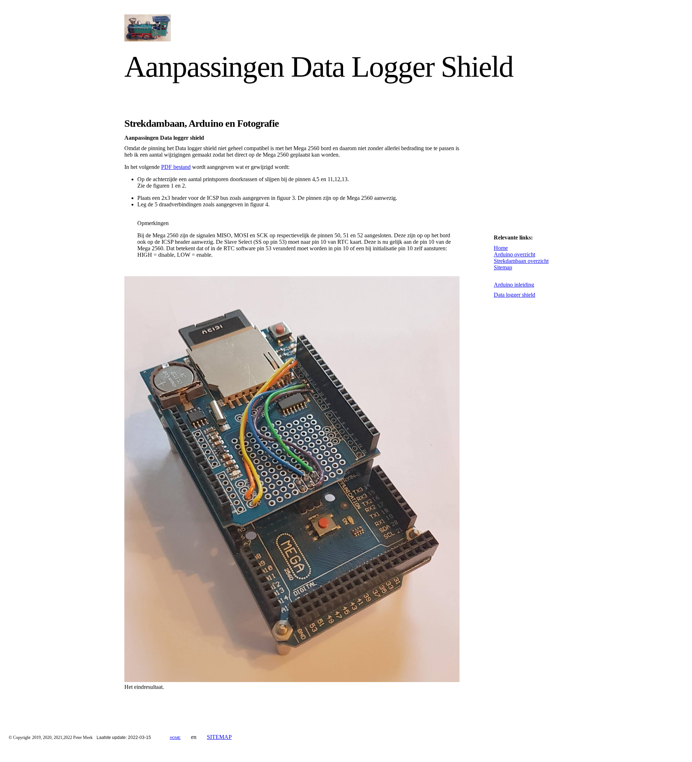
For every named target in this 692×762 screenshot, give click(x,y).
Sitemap (503, 267)
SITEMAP (219, 737)
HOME (175, 738)
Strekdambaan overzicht (521, 261)
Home (501, 248)
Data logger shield (514, 295)
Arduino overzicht (514, 254)
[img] (190, 27)
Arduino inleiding (514, 285)
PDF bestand (176, 167)
